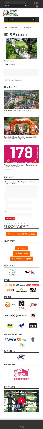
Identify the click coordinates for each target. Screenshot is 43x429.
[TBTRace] (21, 13)
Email (6, 206)
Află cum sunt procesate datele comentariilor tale (19, 225)
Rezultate (21, 248)
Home (8, 28)
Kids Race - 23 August (21, 259)
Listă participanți (21, 253)
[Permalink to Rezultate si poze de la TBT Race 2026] (21, 99)
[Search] (24, 2)
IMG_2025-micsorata (17, 28)
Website (7, 212)
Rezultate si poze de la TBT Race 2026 (17, 111)
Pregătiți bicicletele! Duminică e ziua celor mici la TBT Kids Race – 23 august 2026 (20, 138)
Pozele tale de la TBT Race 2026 (21, 234)
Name (6, 200)
